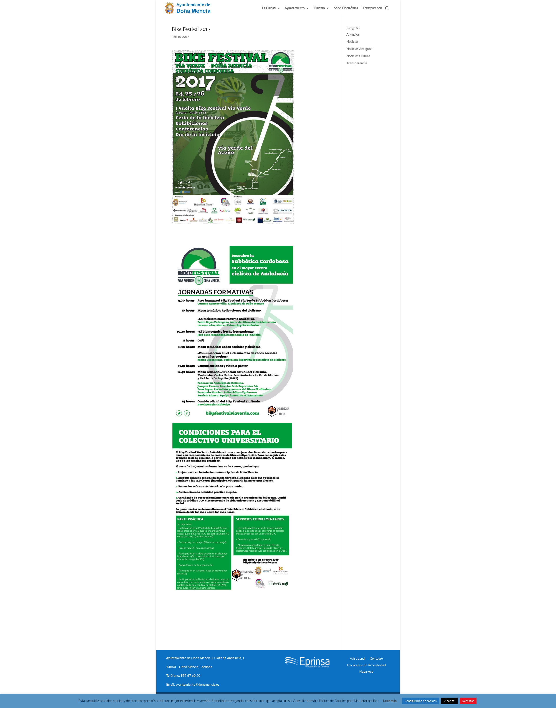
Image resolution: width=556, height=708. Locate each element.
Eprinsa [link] (362, 77)
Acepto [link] (449, 701)
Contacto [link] (376, 658)
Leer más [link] (390, 701)
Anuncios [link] (353, 34)
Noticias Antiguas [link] (359, 49)
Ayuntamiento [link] (295, 8)
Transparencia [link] (372, 8)
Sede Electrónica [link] (346, 8)
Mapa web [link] (366, 671)
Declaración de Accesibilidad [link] (366, 665)
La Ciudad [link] (269, 8)
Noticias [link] (352, 41)
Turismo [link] (319, 8)
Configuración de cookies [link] (421, 701)
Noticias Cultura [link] (358, 56)
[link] (189, 13)
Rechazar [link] (468, 701)
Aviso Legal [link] (357, 658)
